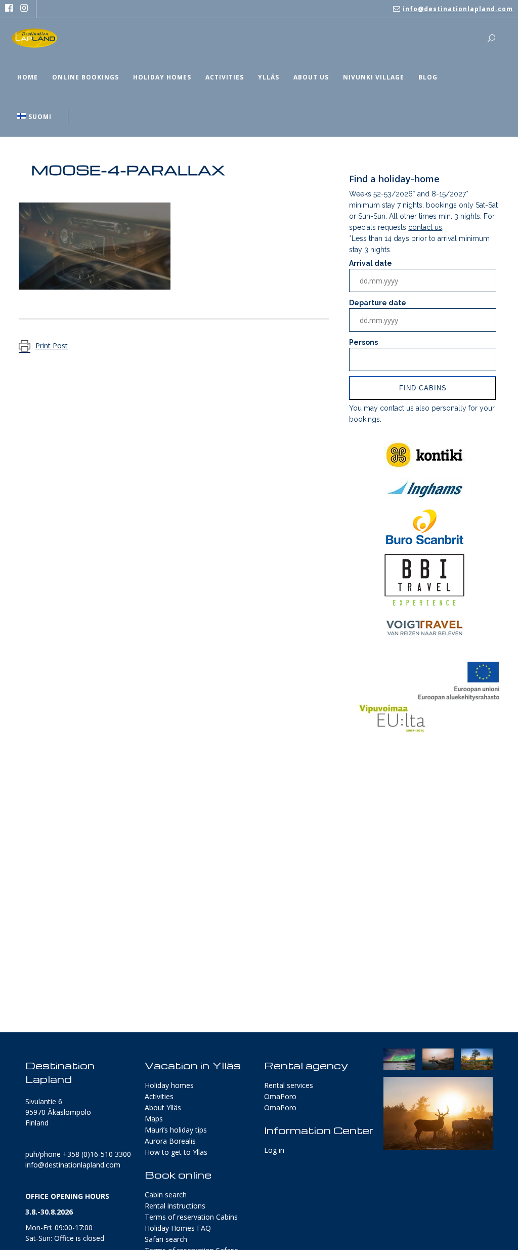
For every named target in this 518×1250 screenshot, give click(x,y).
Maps (154, 1118)
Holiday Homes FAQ (178, 1228)
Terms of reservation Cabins (191, 1217)
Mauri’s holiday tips (176, 1130)
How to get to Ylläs (176, 1152)
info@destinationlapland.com (458, 9)
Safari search (166, 1239)
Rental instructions (175, 1206)
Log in (274, 1150)
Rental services (288, 1085)
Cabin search (166, 1194)
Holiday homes (169, 1085)
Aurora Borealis (170, 1141)
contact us (425, 227)
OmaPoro (280, 1096)
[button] (399, 1059)
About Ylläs (163, 1107)
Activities (159, 1096)
